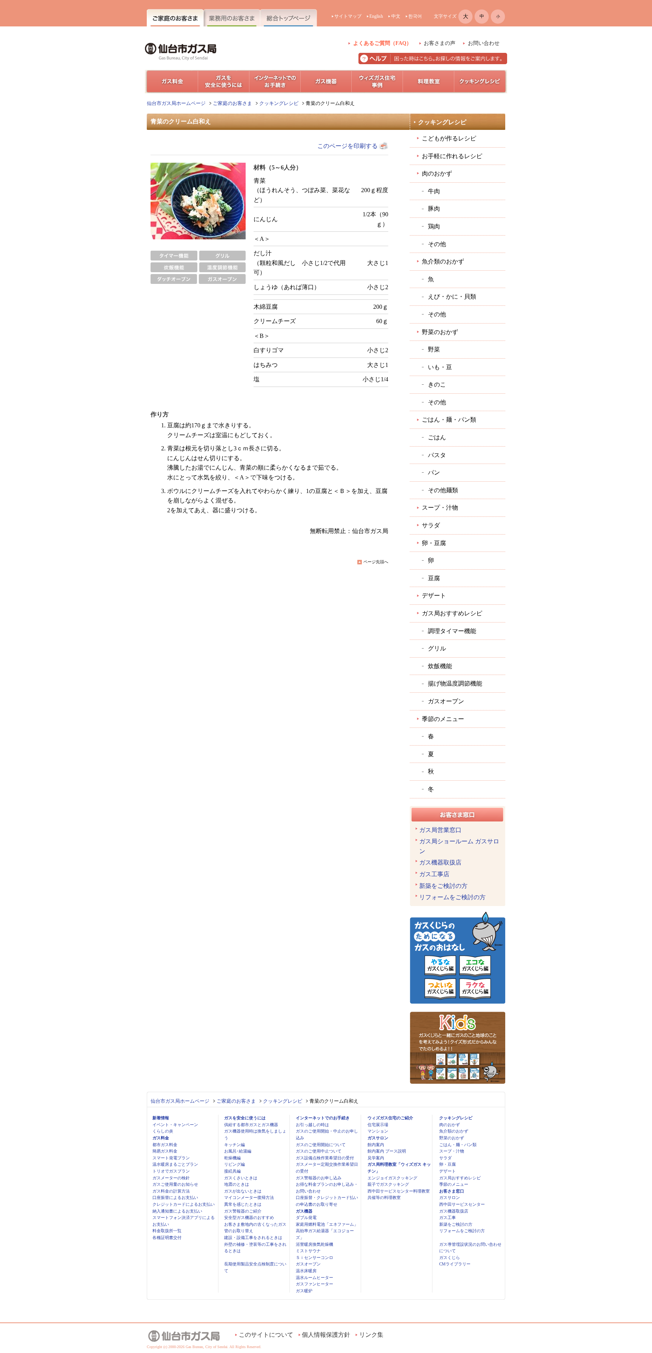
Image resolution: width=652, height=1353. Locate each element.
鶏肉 (434, 226)
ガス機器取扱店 (440, 862)
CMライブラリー (455, 1264)
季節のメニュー (443, 719)
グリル (437, 648)
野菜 (434, 349)
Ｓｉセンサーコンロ (314, 1257)
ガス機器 (304, 1211)
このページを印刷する (347, 146)
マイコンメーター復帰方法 (249, 1197)
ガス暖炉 (304, 1290)
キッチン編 (234, 1144)
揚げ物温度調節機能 (455, 683)
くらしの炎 (162, 1131)
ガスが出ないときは (242, 1191)
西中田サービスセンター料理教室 (399, 1191)
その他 (437, 244)
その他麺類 (443, 490)
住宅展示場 (378, 1124)
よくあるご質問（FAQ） (382, 43)
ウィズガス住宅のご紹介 (390, 1118)
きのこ (437, 384)
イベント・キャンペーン (175, 1124)
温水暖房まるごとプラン (175, 1164)
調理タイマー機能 (452, 631)
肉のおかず (437, 173)
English (376, 16)
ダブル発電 (306, 1217)
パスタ (437, 455)
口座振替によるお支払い (175, 1197)
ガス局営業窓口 (440, 830)
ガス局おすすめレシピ (452, 613)
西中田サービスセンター (462, 1204)
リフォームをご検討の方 (452, 897)
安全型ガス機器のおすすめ (249, 1217)
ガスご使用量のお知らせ (175, 1184)
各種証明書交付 (166, 1237)
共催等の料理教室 (384, 1197)
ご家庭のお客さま (232, 103)
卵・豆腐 (434, 543)
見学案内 (376, 1158)
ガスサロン (378, 1138)
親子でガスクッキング (388, 1184)
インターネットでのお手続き (323, 1118)
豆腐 (434, 578)
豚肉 (434, 208)
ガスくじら (449, 1257)
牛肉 (434, 191)
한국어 (415, 16)
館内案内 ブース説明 (387, 1151)
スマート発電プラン (171, 1158)
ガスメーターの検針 (171, 1178)
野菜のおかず (440, 332)
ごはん (437, 437)
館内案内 (376, 1144)
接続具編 (232, 1171)
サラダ (431, 525)
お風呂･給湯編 (237, 1151)
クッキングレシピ (278, 103)
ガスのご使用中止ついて (318, 1151)
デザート (434, 595)
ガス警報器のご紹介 (242, 1211)
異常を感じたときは (242, 1204)
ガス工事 (447, 1217)
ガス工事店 (434, 874)
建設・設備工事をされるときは (253, 1237)
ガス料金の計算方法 (171, 1191)
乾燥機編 (232, 1158)
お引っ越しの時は (312, 1124)
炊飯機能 (440, 666)
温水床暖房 (306, 1270)
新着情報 (160, 1118)
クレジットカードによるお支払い (183, 1204)
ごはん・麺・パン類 (449, 419)
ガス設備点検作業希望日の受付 (325, 1158)
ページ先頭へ (375, 561)
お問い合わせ (484, 43)
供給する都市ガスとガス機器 (251, 1124)
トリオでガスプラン (171, 1171)
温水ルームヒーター (314, 1277)
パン (434, 472)
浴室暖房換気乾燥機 (314, 1244)
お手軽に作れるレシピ (452, 156)
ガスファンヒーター (314, 1284)
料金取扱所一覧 (166, 1230)
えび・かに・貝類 (452, 296)
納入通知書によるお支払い (177, 1211)
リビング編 (234, 1164)
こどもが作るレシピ (449, 138)
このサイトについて (266, 1334)
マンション (378, 1131)
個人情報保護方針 (326, 1334)
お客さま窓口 (451, 1191)
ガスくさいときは (240, 1178)
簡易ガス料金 (164, 1151)
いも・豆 (440, 367)
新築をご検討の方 (443, 886)
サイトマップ (347, 16)
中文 (395, 16)
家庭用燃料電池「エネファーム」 (327, 1224)
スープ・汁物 (440, 507)
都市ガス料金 (164, 1144)
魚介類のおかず (443, 261)
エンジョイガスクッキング (392, 1178)
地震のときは (236, 1184)
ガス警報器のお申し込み (318, 1178)
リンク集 (371, 1334)
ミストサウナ (308, 1250)
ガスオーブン (446, 701)
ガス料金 (160, 1138)
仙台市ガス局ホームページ (176, 103)
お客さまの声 (439, 43)
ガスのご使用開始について (321, 1144)
